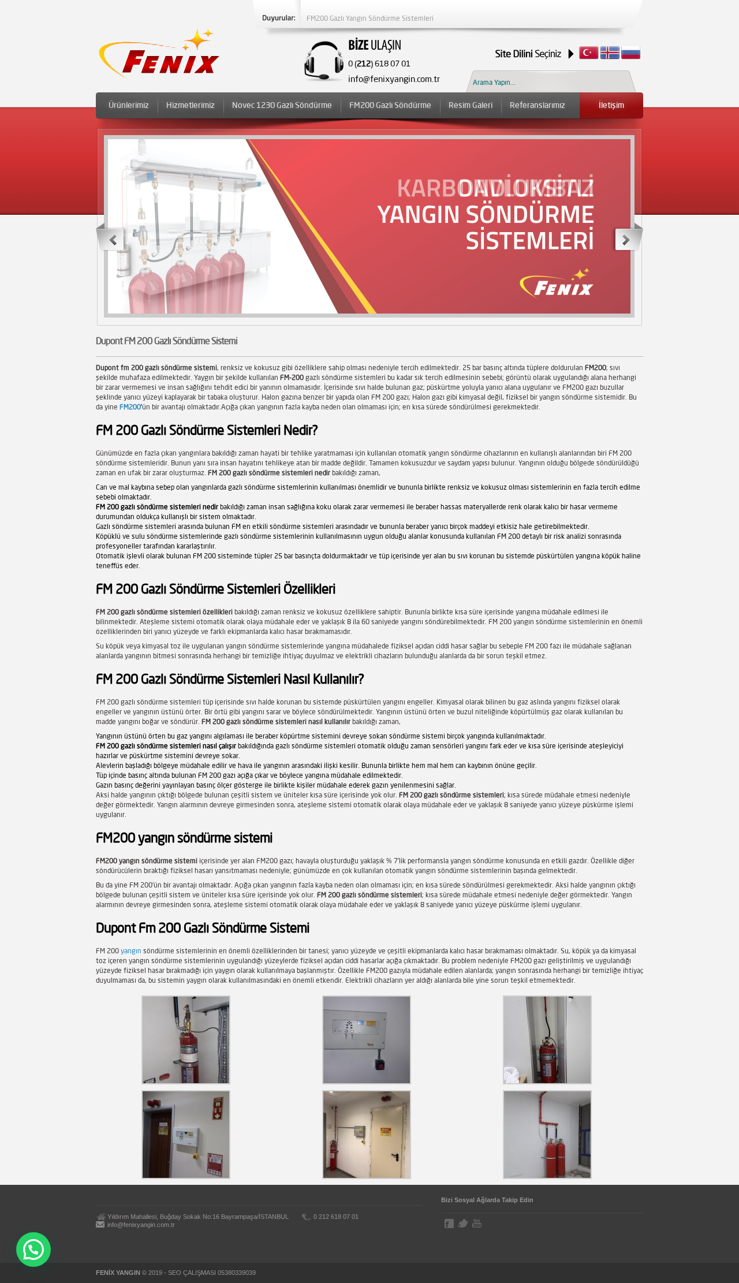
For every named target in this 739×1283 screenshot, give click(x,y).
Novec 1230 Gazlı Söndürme (282, 105)
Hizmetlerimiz (190, 105)
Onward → (627, 237)
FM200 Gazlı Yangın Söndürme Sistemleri (370, 18)
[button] (33, 1249)
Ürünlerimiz (129, 105)
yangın (131, 950)
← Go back (112, 237)
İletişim (611, 105)
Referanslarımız (537, 105)
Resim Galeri (470, 105)
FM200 (130, 406)
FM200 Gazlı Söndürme (390, 105)
